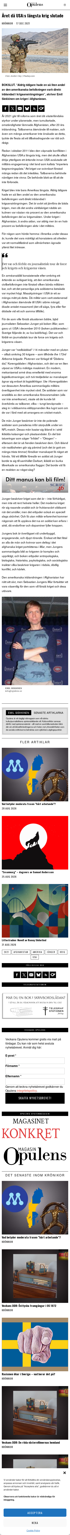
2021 (6, 952)
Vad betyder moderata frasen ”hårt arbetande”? (29, 803)
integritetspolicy (27, 1090)
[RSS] (34, 108)
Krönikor (7, 23)
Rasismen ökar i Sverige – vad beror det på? (28, 1374)
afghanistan (21, 952)
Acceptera (35, 1513)
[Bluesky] (27, 108)
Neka (35, 1523)
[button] (64, 1473)
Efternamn (13, 1076)
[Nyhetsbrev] (41, 108)
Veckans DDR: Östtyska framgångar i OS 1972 (29, 1305)
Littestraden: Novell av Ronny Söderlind (24, 940)
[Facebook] (5, 108)
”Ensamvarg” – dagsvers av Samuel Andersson (28, 872)
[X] (12, 108)
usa (35, 957)
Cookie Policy (33, 1530)
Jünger (51, 952)
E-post (10, 1056)
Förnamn (12, 1066)
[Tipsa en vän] (20, 108)
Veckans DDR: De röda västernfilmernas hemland (31, 1442)
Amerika (37, 952)
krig (62, 952)
